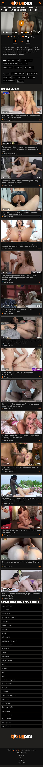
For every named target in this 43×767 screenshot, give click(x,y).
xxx (3, 676)
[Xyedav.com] (21, 5)
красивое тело (26, 60)
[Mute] (22, 32)
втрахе (4, 688)
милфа (4, 633)
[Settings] (31, 32)
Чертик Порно (7, 606)
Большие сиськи (18, 74)
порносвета (8, 67)
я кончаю (5, 649)
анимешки (6, 711)
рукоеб (4, 668)
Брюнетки (7, 77)
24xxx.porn (21, 755)
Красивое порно (19, 77)
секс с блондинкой (9, 680)
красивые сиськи (10, 64)
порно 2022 (23, 64)
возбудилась (7, 723)
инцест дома (7, 660)
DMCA (22, 760)
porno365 (5, 656)
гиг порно (5, 621)
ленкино (5, 629)
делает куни (6, 625)
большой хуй (6, 684)
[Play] (4, 32)
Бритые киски (31, 74)
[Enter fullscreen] (39, 32)
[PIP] (35, 32)
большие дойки (13, 60)
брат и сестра (7, 715)
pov (3, 672)
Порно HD (31, 77)
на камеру (6, 614)
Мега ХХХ (5, 610)
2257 (21, 758)
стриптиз (18, 67)
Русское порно (9, 81)
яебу (3, 664)
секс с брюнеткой (8, 695)
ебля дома (6, 637)
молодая (5, 691)
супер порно (28, 67)
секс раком (6, 703)
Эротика (20, 81)
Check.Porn (21, 763)
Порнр (4, 653)
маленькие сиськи (9, 641)
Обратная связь (21, 752)
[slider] (10, 32)
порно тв (5, 699)
